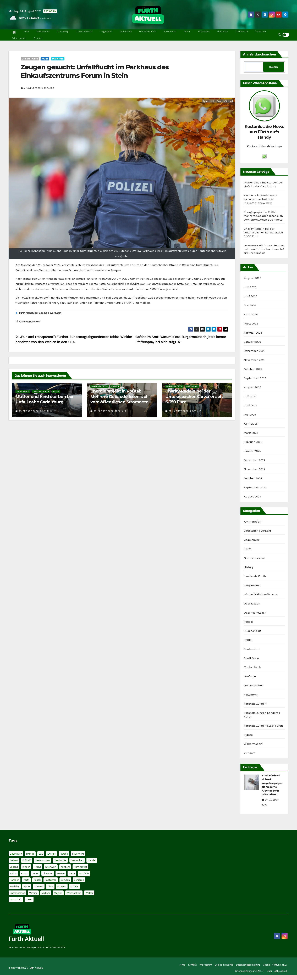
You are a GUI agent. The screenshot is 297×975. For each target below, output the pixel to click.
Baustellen (16, 853)
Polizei (45, 59)
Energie (51, 853)
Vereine (33, 893)
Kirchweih (50, 866)
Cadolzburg (62, 31)
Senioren (79, 879)
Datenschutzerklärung (248, 964)
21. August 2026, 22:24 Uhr (35, 411)
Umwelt (61, 886)
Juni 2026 (250, 296)
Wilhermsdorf (19, 38)
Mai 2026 (250, 305)
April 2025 (251, 423)
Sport (27, 886)
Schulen (65, 879)
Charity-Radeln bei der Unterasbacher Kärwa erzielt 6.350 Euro (194, 396)
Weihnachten (74, 893)
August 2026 (252, 278)
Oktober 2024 (253, 478)
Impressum (205, 964)
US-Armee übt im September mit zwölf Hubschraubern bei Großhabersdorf (264, 249)
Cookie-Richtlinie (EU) (275, 964)
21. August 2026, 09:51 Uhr (185, 411)
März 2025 (251, 432)
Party (26, 879)
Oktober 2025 (253, 369)
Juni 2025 (250, 405)
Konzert (65, 866)
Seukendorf (204, 31)
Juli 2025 (250, 396)
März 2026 (251, 323)
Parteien (14, 879)
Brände (30, 853)
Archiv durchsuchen (259, 54)
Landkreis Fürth (30, 59)
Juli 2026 (250, 287)
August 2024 (252, 496)
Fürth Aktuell (26, 939)
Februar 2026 (253, 332)
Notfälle (84, 873)
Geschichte (60, 860)
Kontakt (192, 964)
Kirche (37, 866)
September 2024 (255, 487)
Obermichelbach (147, 31)
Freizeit (14, 860)
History (248, 567)
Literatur (48, 873)
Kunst (24, 873)
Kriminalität (80, 866)
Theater (38, 886)
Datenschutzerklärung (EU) (249, 971)
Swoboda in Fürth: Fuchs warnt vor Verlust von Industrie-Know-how (261, 199)
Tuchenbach (241, 31)
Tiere (50, 886)
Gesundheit (77, 860)
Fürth (26, 31)
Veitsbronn (260, 31)
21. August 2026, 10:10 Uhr (110, 411)
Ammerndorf (43, 31)
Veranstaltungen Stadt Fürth (263, 725)
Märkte (61, 873)
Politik (37, 879)
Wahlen (58, 893)
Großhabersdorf (84, 31)
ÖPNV (29, 899)
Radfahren (51, 879)
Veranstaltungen (255, 703)
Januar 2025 (252, 451)
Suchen (273, 66)
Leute (35, 873)
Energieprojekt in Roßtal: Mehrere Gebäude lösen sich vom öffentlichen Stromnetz (119, 396)
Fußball (26, 860)
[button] (279, 34)
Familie (64, 853)
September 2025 (255, 378)
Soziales (14, 886)
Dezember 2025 (254, 350)
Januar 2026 (252, 341)
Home (182, 964)
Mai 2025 (250, 414)
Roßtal (187, 31)
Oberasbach (126, 31)
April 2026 (251, 314)
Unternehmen (17, 893)
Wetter (89, 893)
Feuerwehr (78, 853)
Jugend (14, 866)
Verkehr (46, 893)
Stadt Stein (222, 31)
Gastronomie (42, 860)
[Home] (14, 32)
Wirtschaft (16, 899)
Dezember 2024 (255, 460)
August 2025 (252, 387)
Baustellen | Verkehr (257, 530)
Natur (72, 873)
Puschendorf (170, 31)
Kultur (13, 873)
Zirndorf (38, 38)
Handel (92, 860)
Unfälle (74, 886)
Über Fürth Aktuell (277, 971)
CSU (40, 853)
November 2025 (254, 360)
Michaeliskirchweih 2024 (260, 594)
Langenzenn (106, 31)
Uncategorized (254, 685)
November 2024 (255, 469)
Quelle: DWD (45, 18)
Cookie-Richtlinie (224, 964)
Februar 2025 (253, 442)
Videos (248, 734)
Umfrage (250, 676)
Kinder (26, 866)
